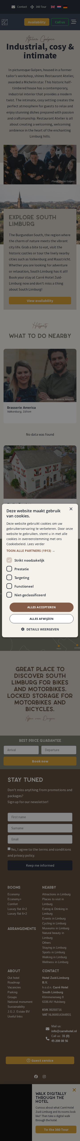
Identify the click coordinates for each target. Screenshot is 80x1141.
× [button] (70, 509)
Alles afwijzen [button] (42, 618)
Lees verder (36, 544)
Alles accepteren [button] (41, 607)
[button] (40, 551)
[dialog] (40, 570)
